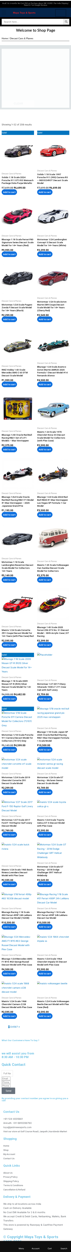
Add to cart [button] (9, 192)
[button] (4, 12)
